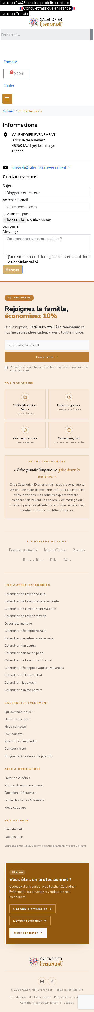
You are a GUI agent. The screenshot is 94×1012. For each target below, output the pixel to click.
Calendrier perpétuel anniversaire (29, 638)
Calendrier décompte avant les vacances (34, 668)
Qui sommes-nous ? (19, 712)
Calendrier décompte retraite (26, 631)
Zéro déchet (13, 829)
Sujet (7, 185)
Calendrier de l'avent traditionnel (28, 660)
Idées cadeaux (15, 807)
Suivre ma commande (20, 741)
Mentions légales (40, 997)
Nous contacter (16, 726)
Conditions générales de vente (40, 1003)
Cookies (69, 1003)
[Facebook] (52, 981)
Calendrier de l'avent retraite (25, 616)
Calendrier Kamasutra (20, 645)
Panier (9, 85)
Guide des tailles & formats (24, 800)
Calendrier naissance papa (24, 653)
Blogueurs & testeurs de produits (29, 756)
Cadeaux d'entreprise (32, 909)
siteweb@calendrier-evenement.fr (41, 167)
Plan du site (17, 997)
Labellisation (14, 837)
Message (10, 231)
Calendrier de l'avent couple (25, 594)
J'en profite (47, 357)
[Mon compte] (9, 50)
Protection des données (69, 997)
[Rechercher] (91, 34)
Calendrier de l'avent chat (23, 675)
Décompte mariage (18, 623)
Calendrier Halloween (21, 682)
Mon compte (13, 734)
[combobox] (44, 34)
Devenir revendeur (30, 921)
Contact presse (16, 749)
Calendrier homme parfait (23, 690)
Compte (10, 61)
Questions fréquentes (20, 793)
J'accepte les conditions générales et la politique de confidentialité (49, 259)
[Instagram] (42, 981)
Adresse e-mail (15, 199)
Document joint (16, 213)
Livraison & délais (17, 778)
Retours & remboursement (24, 785)
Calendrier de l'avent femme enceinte (32, 601)
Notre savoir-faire (17, 719)
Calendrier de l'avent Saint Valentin (30, 609)
